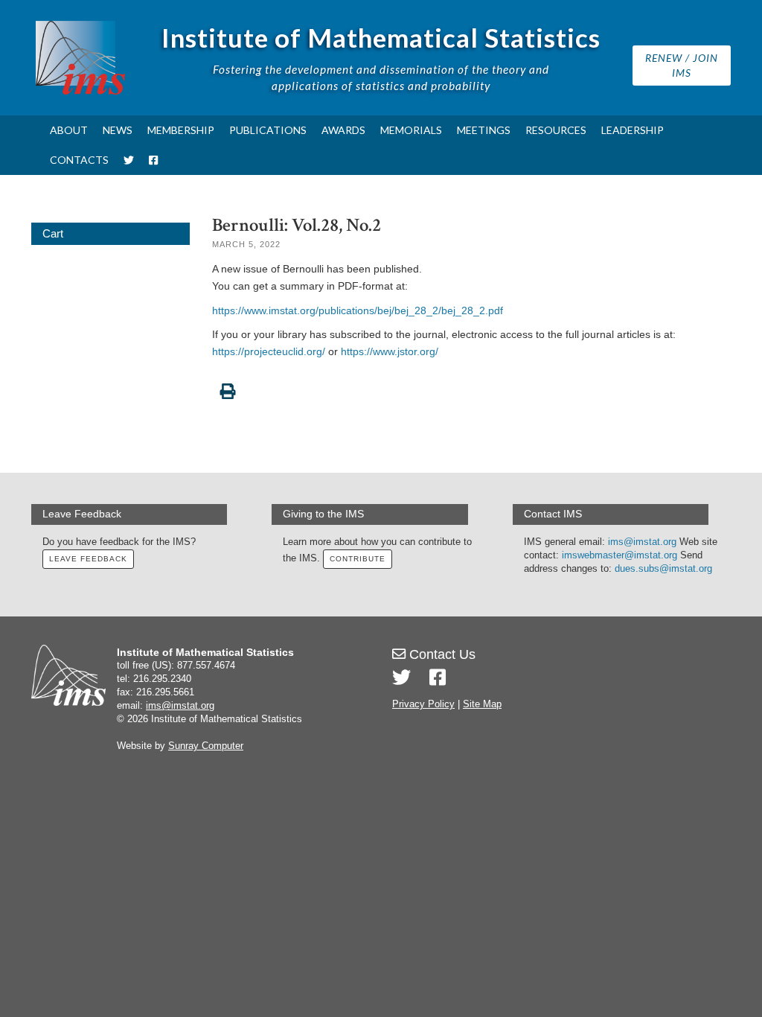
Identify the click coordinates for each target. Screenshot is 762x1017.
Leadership (632, 130)
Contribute (357, 559)
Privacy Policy (423, 704)
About (69, 130)
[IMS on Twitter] (128, 160)
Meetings (483, 130)
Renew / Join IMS (681, 65)
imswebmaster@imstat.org (619, 555)
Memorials (411, 130)
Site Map (482, 704)
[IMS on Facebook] (153, 160)
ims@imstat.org (642, 542)
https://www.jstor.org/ (389, 351)
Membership (180, 130)
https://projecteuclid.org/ (268, 351)
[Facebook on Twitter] (437, 677)
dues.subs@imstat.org (663, 569)
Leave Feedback (88, 559)
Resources (555, 130)
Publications (268, 130)
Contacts (79, 159)
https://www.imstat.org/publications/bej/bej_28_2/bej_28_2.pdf (357, 310)
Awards (343, 130)
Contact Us (441, 654)
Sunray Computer (205, 746)
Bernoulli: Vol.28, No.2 (296, 225)
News (117, 130)
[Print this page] (471, 383)
